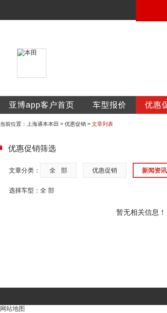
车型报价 (109, 104)
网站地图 (12, 308)
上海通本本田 (43, 124)
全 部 (58, 170)
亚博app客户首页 (41, 104)
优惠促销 (75, 124)
